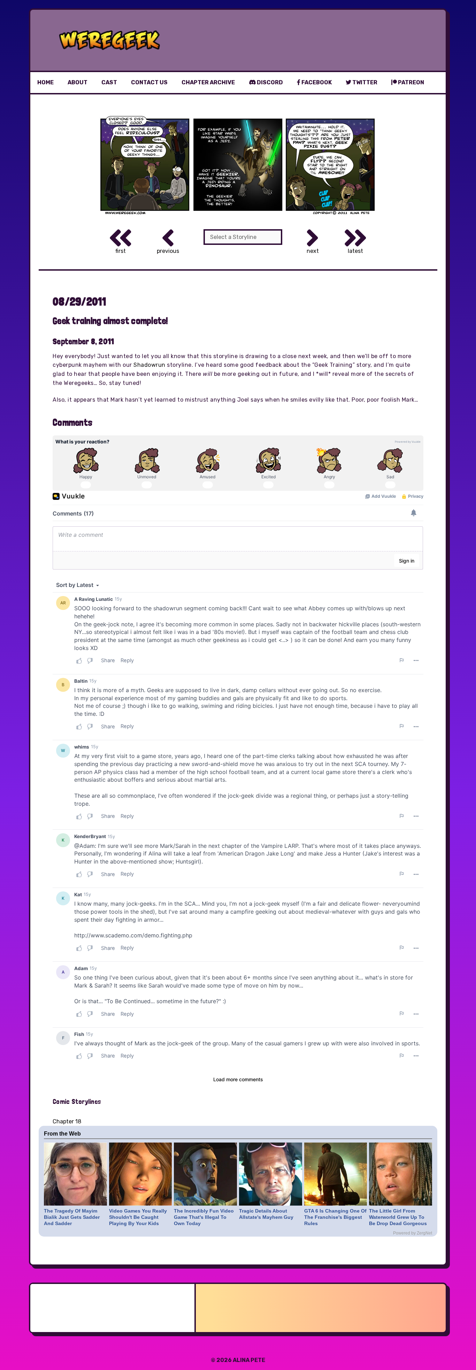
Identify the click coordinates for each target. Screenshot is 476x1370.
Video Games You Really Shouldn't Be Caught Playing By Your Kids (138, 1217)
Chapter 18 (67, 1121)
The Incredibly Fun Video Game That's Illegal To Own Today (204, 1217)
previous (168, 251)
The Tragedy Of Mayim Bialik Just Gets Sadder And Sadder (72, 1217)
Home (45, 82)
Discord (269, 82)
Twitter (364, 82)
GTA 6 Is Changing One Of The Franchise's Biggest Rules (335, 1217)
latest (355, 251)
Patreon (410, 82)
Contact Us (149, 82)
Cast (109, 82)
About (77, 82)
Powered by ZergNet (412, 1233)
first (120, 251)
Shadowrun (149, 365)
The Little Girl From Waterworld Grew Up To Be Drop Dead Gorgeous (398, 1217)
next (313, 251)
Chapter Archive (208, 82)
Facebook (316, 82)
